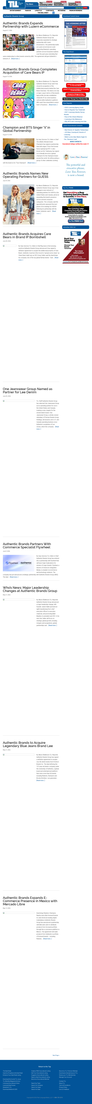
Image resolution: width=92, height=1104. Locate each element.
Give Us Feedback (64, 1089)
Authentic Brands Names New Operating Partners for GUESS (25, 174)
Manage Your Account (65, 1077)
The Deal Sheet (7, 1071)
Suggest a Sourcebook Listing (39, 1075)
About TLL (62, 1083)
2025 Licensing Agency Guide (73, 107)
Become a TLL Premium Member (68, 1071)
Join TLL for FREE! (81, 8)
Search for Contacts (37, 1085)
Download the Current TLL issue (12, 1079)
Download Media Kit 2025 (10, 1089)
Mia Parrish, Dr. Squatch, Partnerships (76, 130)
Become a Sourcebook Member (40, 1079)
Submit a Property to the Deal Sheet (13, 1073)
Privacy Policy (63, 1087)
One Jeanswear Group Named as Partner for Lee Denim (27, 390)
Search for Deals (36, 1087)
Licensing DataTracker (9, 1085)
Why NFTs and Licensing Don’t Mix (75, 121)
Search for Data (35, 1089)
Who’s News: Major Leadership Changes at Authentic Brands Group (30, 589)
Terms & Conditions (64, 1085)
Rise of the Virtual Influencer (73, 117)
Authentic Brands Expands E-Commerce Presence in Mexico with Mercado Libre (30, 901)
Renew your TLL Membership (67, 1075)
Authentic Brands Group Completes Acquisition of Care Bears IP (30, 70)
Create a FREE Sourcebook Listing (40, 1071)
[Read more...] (15, 59)
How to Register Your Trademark (74, 110)
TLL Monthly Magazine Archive (11, 1081)
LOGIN (85, 7)
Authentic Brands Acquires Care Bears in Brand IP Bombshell (27, 235)
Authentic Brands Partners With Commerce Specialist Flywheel (27, 545)
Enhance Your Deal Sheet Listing (12, 1075)
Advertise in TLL (7, 1087)
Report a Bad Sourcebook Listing (40, 1077)
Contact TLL (62, 1081)
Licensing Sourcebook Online (11, 1083)
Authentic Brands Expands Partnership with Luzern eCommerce (31, 24)
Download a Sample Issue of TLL (68, 1073)
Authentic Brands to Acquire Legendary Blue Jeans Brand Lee (28, 744)
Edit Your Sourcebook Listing (39, 1073)
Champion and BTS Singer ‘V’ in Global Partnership (26, 129)
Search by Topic (35, 1083)
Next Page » (56, 1055)
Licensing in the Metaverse (73, 119)
